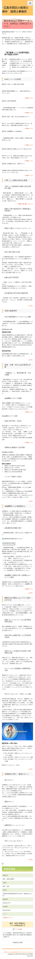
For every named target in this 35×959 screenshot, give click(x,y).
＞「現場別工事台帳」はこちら (24, 204)
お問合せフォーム (8, 917)
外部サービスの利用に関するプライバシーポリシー (18, 952)
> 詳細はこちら (28, 98)
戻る (31, 306)
